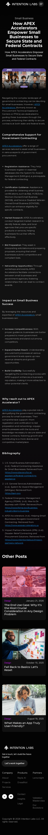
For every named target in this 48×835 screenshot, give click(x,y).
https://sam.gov (13, 493)
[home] (21, 4)
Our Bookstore (38, 806)
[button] (41, 4)
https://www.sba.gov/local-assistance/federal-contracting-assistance (21, 475)
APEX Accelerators (12, 146)
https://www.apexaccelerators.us (22, 525)
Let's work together (15, 763)
